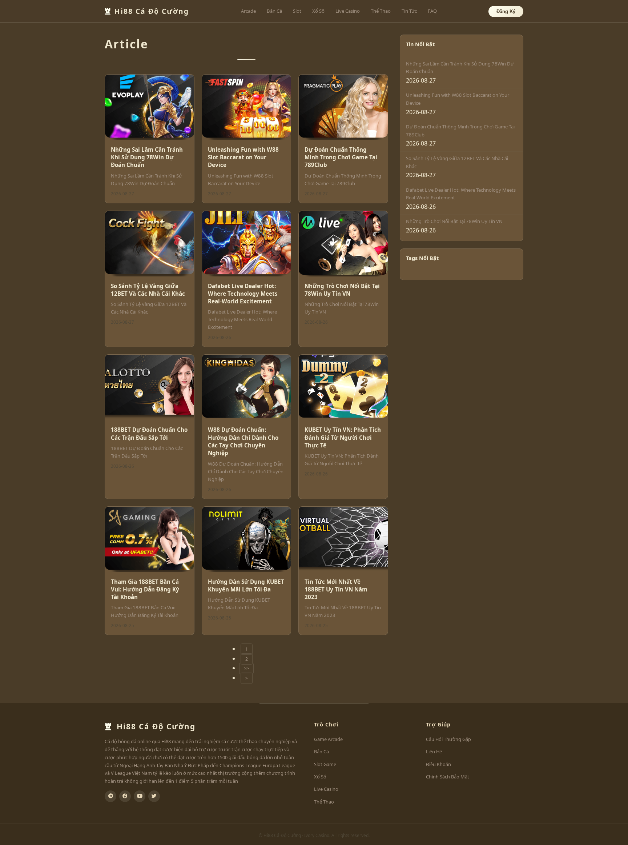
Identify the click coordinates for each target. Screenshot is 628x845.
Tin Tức (409, 11)
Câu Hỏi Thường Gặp (448, 739)
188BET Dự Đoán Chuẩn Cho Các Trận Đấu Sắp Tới (149, 433)
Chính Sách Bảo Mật (447, 776)
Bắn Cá (274, 11)
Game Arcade (328, 739)
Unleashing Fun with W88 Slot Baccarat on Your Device (243, 157)
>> (246, 668)
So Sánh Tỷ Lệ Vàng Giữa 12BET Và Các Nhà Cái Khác (148, 289)
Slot (297, 11)
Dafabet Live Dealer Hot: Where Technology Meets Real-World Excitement (243, 293)
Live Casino (347, 11)
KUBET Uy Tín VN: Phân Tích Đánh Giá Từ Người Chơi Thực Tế (343, 437)
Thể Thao (381, 11)
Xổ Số (318, 11)
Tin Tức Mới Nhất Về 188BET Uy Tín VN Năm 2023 (336, 589)
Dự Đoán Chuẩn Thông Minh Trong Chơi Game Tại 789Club (341, 157)
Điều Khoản (438, 764)
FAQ (432, 11)
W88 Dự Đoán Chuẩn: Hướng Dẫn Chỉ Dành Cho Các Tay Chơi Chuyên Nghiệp (243, 441)
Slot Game (325, 764)
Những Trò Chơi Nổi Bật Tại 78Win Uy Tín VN (342, 289)
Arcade (248, 11)
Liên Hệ (434, 751)
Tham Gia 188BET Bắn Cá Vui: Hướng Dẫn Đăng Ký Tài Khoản (145, 589)
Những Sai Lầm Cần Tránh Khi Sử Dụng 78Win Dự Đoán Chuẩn (147, 157)
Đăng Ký (505, 11)
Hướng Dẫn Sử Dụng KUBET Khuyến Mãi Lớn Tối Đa (246, 585)
